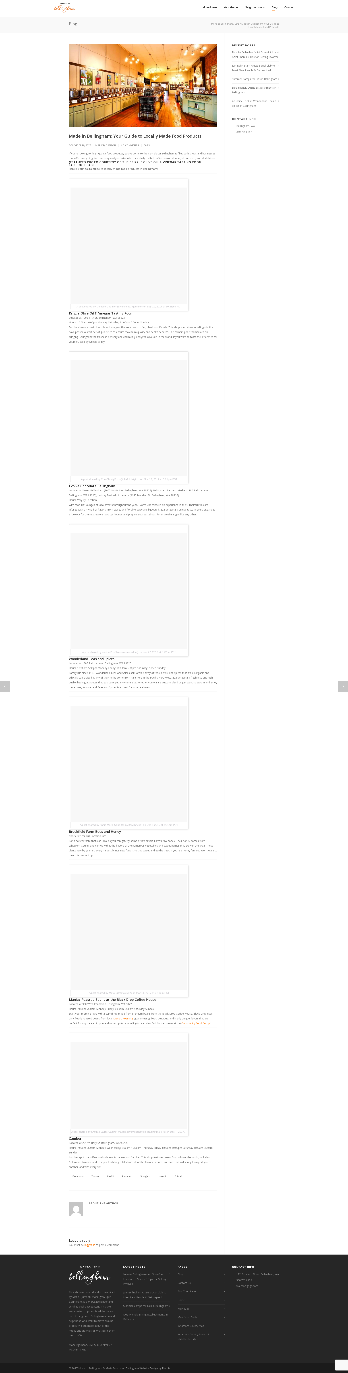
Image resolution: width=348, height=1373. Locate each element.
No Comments (130, 145)
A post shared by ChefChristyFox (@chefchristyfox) (110, 479)
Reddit (110, 1176)
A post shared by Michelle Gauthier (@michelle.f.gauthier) (109, 306)
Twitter (95, 1176)
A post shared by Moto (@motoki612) (110, 992)
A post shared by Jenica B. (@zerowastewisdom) (110, 652)
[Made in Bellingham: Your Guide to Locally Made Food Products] (143, 85)
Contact (289, 7)
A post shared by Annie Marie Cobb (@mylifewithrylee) (111, 824)
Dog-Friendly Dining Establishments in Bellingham (254, 90)
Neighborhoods (255, 7)
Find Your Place (187, 1291)
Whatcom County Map (191, 1326)
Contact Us (184, 1283)
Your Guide (231, 7)
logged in (89, 1245)
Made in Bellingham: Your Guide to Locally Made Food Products (135, 136)
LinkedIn (162, 1176)
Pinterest (126, 1176)
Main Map (183, 1308)
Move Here (209, 7)
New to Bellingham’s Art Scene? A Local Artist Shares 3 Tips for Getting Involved (255, 54)
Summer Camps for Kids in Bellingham (254, 79)
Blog (274, 7)
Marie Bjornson (105, 145)
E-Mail (178, 1176)
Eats (147, 145)
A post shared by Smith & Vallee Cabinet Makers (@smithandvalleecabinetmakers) (118, 1131)
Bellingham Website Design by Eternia (148, 1368)
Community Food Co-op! (195, 1023)
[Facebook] (275, 1368)
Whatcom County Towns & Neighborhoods (194, 1337)
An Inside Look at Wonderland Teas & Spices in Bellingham (254, 103)
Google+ (144, 1176)
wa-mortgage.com (247, 1286)
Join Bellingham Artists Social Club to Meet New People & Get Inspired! (253, 68)
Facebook (78, 1176)
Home (181, 1300)
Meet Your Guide (187, 1317)
